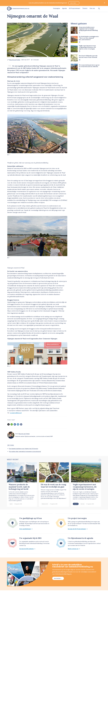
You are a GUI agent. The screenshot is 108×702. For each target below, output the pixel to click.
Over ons (92, 8)
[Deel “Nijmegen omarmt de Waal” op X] (8, 424)
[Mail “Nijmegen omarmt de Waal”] (21, 424)
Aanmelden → (58, 578)
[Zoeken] (99, 9)
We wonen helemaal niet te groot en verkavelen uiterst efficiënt (89, 65)
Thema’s (84, 8)
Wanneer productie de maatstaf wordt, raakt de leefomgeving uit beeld (19, 486)
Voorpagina (56, 8)
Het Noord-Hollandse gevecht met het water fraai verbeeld (88, 56)
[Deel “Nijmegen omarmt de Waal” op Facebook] (15, 424)
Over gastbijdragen (25, 529)
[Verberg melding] (104, 3)
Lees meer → (74, 3)
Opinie (11, 503)
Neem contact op (73, 548)
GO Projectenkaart (74, 8)
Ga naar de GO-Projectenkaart (77, 529)
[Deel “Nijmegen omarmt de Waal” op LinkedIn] (18, 424)
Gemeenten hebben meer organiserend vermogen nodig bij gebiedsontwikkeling (88, 28)
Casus (9, 65)
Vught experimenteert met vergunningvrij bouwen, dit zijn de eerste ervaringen (87, 47)
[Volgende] (100, 460)
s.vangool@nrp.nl (16, 413)
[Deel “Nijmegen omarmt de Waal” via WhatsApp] (12, 424)
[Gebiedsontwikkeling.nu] (29, 8)
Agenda (64, 8)
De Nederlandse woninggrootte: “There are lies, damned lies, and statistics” (89, 38)
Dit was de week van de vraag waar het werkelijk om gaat (53, 485)
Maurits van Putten (14, 60)
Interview (82, 503)
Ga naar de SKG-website (26, 548)
